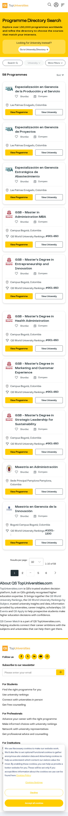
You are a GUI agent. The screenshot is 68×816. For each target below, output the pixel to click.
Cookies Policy (23, 775)
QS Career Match (10, 621)
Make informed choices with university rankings (29, 724)
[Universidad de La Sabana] (9, 508)
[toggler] (63, 4)
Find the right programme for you (21, 689)
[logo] (15, 4)
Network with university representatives (25, 729)
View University (49, 112)
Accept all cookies (34, 803)
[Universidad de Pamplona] (9, 468)
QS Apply (18, 611)
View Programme (19, 112)
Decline (34, 792)
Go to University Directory (33, 49)
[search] (49, 5)
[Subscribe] (60, 672)
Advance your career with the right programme (29, 719)
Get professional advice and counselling (25, 734)
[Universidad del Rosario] (9, 214)
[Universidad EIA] (9, 88)
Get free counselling (14, 704)
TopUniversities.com (11, 588)
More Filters (54, 62)
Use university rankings (15, 694)
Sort (59, 75)
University (33, 62)
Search (11, 62)
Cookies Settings (34, 782)
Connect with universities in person (22, 699)
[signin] (56, 4)
